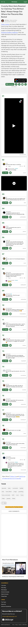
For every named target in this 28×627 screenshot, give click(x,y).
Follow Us (13, 476)
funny (22, 495)
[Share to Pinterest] (22, 84)
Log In (25, 1)
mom (17, 495)
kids (3, 491)
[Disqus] (14, 535)
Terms (13, 624)
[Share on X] (19, 84)
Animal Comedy (5, 592)
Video (3, 498)
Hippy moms (5, 24)
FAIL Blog (3, 587)
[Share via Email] (25, 84)
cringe (15, 491)
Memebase (14, 1)
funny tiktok (9, 491)
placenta (4, 488)
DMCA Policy (24, 624)
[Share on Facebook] (16, 84)
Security (20, 624)
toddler (21, 488)
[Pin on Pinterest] (10, 172)
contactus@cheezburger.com (9, 616)
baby (9, 488)
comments (15, 488)
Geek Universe (4, 594)
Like (5, 503)
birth (13, 495)
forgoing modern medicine (9, 32)
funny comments (6, 495)
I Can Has (3, 585)
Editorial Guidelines (6, 606)
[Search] (4, 2)
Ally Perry (7, 20)
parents (8, 498)
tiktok (13, 498)
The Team (3, 602)
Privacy (16, 624)
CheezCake (4, 596)
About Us (3, 604)
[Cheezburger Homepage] (14, 620)
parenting (21, 491)
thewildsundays (23, 154)
